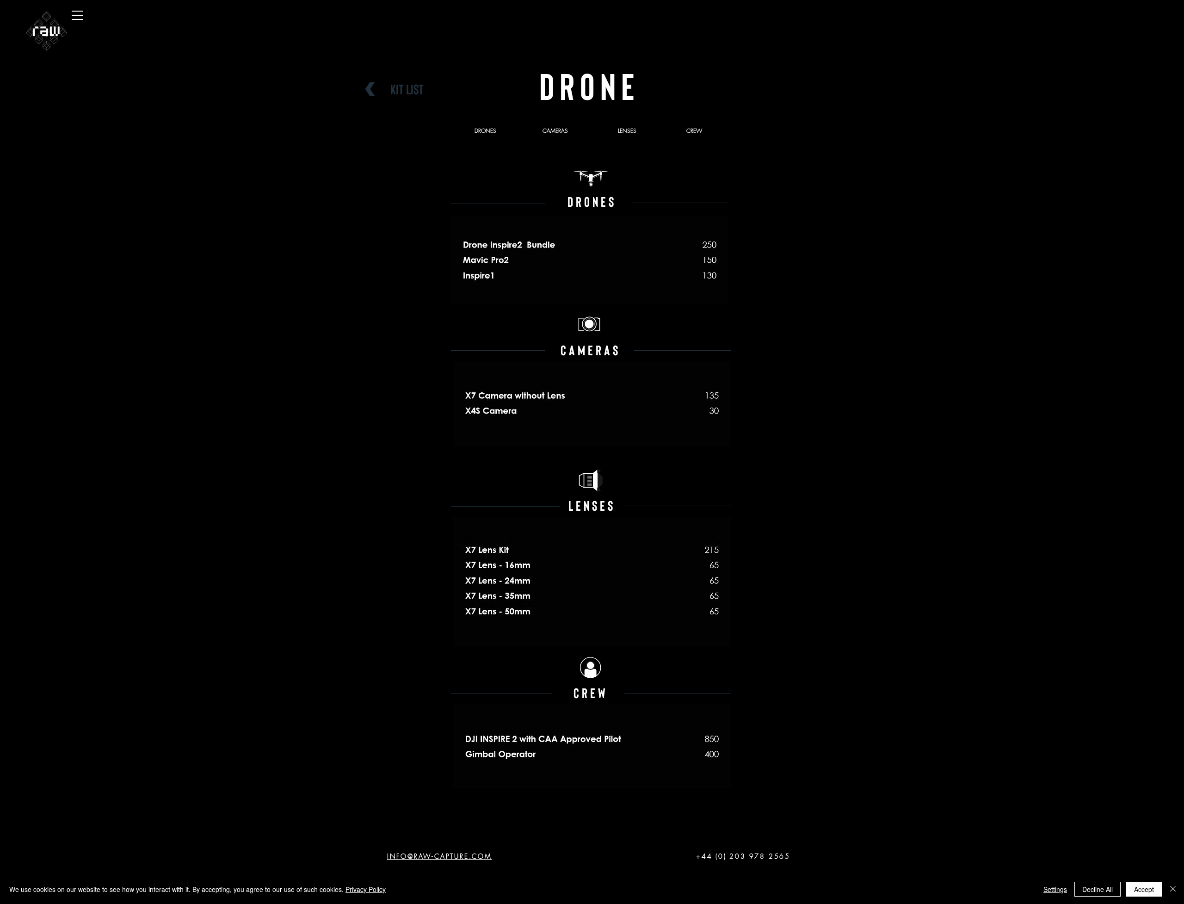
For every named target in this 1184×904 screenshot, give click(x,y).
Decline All (1097, 889)
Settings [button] (1055, 889)
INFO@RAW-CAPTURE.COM (439, 856)
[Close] (1172, 889)
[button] (77, 15)
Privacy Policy (365, 889)
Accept (1144, 889)
